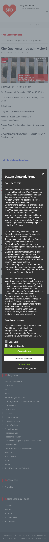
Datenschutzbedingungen (24, 368)
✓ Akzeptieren (24, 351)
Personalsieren (24, 364)
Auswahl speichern (24, 358)
